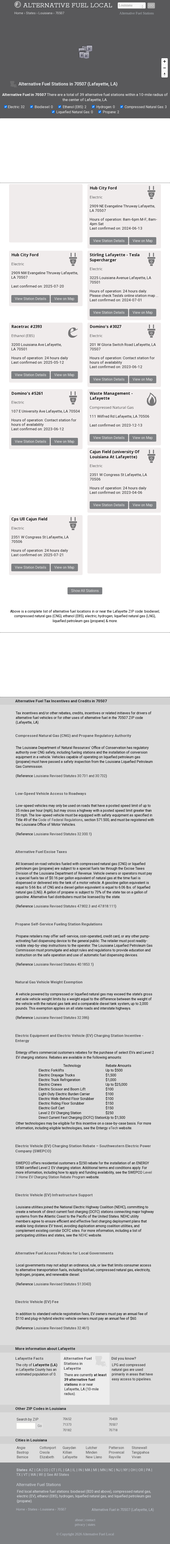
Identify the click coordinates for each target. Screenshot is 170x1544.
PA (148, 1470)
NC (110, 1470)
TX (18, 1475)
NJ (118, 1470)
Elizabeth (47, 1457)
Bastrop (23, 1452)
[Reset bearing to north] (164, 74)
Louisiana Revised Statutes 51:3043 (62, 1284)
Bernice (22, 1457)
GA (67, 1470)
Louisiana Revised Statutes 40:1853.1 (63, 964)
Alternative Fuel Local (67, 6)
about (79, 1520)
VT (25, 1475)
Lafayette (70, 1457)
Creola (45, 1452)
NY (125, 1470)
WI (41, 1475)
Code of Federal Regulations (60, 820)
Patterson (116, 1448)
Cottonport (48, 1448)
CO (46, 1470)
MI (95, 1470)
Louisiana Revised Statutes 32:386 (61, 1018)
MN (103, 1470)
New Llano (94, 1457)
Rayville (115, 1457)
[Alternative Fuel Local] (18, 6)
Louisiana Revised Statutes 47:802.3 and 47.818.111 (74, 906)
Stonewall (139, 1448)
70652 (67, 1419)
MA (87, 1470)
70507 (113, 1425)
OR (140, 1470)
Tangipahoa (140, 1452)
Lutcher (91, 1448)
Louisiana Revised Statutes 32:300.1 (62, 834)
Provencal (116, 1452)
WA (33, 1475)
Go (151, 5)
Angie (21, 1448)
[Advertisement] (85, 150)
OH (133, 1470)
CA (38, 1470)
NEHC (83, 1235)
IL (73, 1470)
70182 (67, 1430)
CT (53, 1470)
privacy (80, 1524)
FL (60, 1470)
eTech (113, 1128)
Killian (67, 1452)
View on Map (143, 241)
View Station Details (109, 241)
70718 (113, 1430)
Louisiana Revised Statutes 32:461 (61, 1328)
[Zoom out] (164, 68)
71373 (67, 1425)
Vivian (136, 1457)
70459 (113, 1419)
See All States (58, 1475)
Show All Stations (85, 591)
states (91, 1524)
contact (90, 1520)
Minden (91, 1452)
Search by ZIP (28, 1419)
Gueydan (69, 1448)
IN (80, 1470)
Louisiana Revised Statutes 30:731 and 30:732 (70, 776)
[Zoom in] (164, 61)
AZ (31, 1470)
